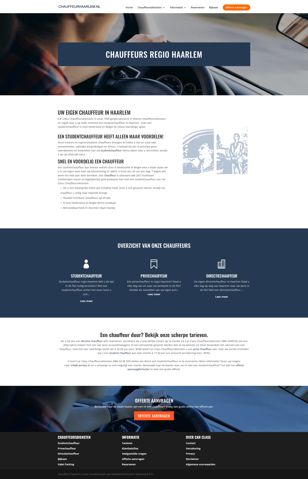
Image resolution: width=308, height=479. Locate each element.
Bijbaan (213, 7)
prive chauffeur (202, 349)
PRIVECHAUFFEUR (154, 276)
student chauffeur (120, 353)
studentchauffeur (111, 150)
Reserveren (197, 7)
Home (129, 7)
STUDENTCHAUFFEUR (86, 276)
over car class (198, 437)
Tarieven (127, 443)
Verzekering (193, 448)
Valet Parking (66, 464)
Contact (191, 443)
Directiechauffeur (68, 453)
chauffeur (110, 175)
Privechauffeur (67, 448)
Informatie (176, 7)
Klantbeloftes (130, 448)
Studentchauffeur (68, 443)
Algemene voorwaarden (200, 464)
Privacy (190, 453)
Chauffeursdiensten (150, 7)
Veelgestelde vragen (134, 453)
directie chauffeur (92, 341)
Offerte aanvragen (236, 7)
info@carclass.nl (80, 365)
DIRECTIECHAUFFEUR (221, 276)
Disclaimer (192, 459)
